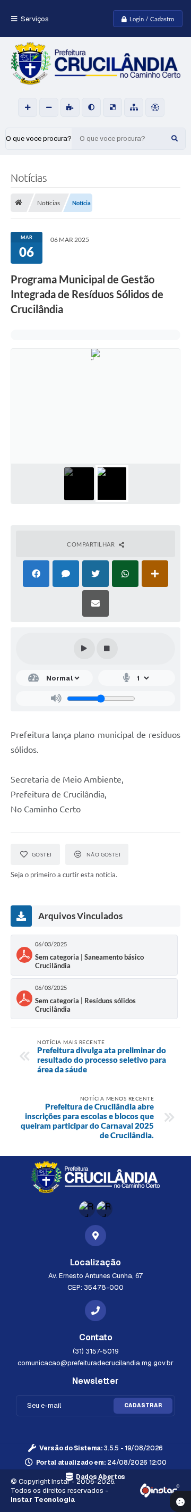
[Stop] (107, 648)
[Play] (84, 648)
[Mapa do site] (133, 107)
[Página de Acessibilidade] (154, 107)
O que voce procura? (39, 138)
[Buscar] (174, 138)
